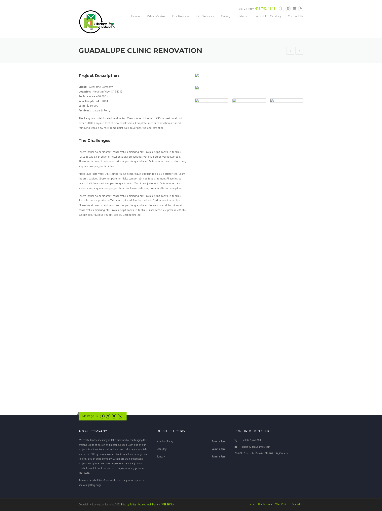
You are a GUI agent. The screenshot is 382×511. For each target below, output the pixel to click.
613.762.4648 (265, 8)
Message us (89, 415)
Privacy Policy (128, 504)
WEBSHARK (168, 504)
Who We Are (156, 16)
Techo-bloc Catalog (267, 16)
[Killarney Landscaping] (98, 21)
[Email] (294, 8)
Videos (242, 16)
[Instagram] (288, 8)
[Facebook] (281, 8)
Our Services (205, 16)
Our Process (180, 16)
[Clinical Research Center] (299, 51)
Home (135, 16)
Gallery (225, 16)
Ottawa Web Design (149, 504)
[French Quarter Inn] (290, 51)
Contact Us (295, 16)
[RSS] (300, 8)
